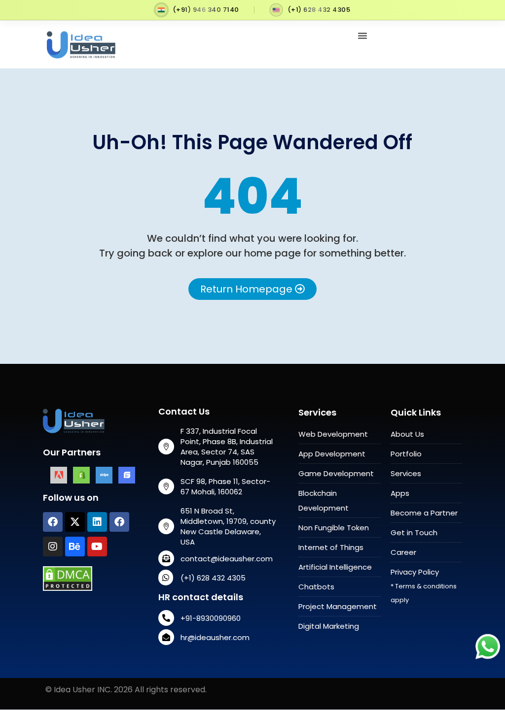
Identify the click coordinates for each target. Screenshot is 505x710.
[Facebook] (53, 522)
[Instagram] (53, 546)
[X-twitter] (75, 522)
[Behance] (75, 546)
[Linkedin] (97, 522)
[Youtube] (97, 546)
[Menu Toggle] (362, 35)
